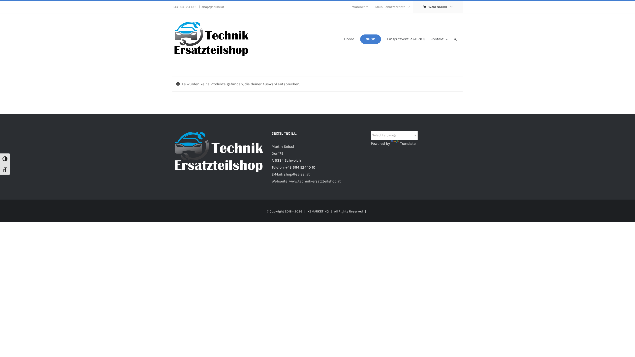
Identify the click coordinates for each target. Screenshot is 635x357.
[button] (455, 38)
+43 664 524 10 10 (300, 167)
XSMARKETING (318, 211)
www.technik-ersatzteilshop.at (315, 181)
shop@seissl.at (212, 7)
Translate (408, 143)
